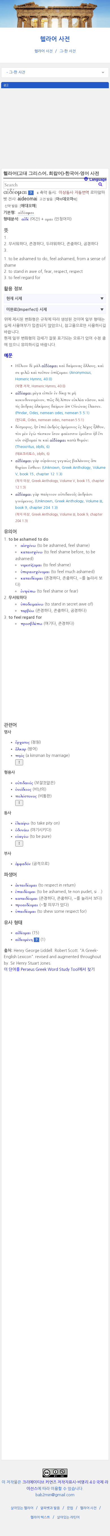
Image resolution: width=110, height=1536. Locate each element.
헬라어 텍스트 (40, 1517)
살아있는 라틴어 (68, 1517)
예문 (8, 355)
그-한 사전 (68, 51)
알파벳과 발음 (50, 1508)
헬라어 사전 (55, 39)
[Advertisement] (55, 127)
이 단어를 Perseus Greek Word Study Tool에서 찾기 (49, 969)
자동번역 (81, 193)
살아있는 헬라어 (22, 1508)
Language (97, 179)
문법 (70, 1508)
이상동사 (66, 193)
